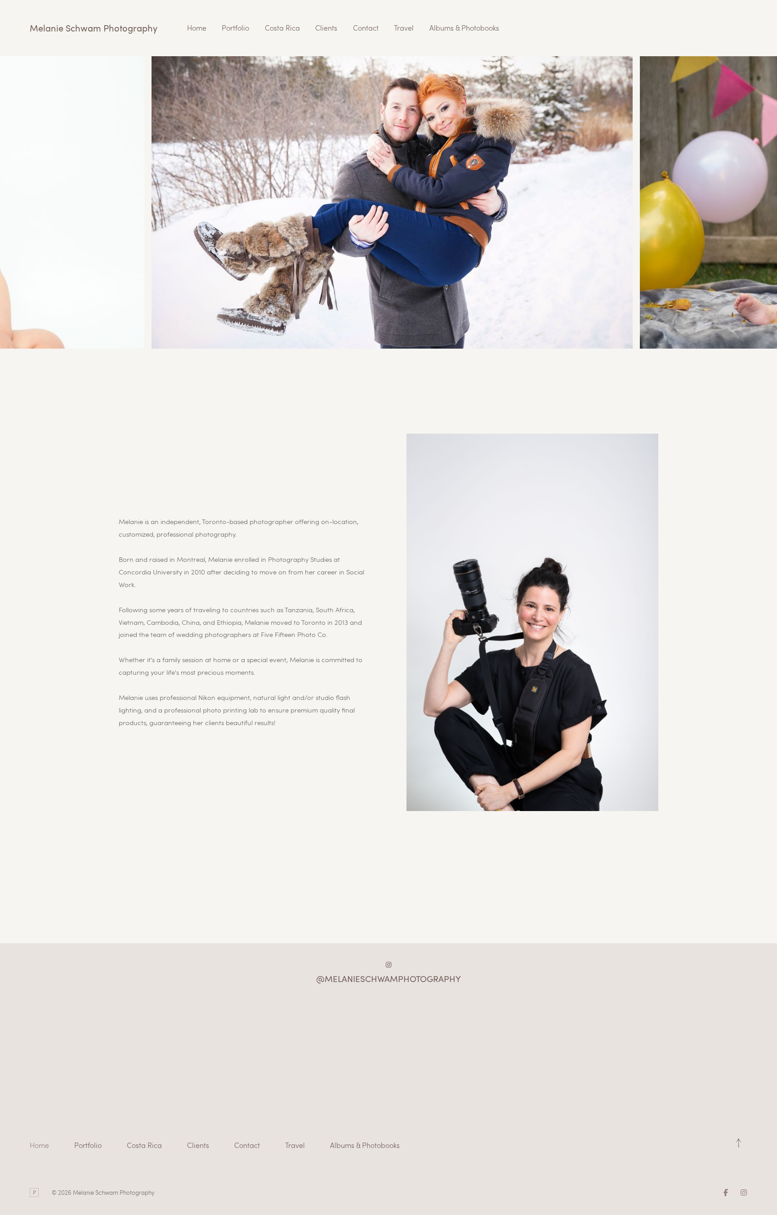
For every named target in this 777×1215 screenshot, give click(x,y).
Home (196, 27)
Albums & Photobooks (464, 27)
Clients (326, 27)
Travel (404, 27)
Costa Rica (282, 27)
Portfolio (235, 27)
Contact (366, 27)
